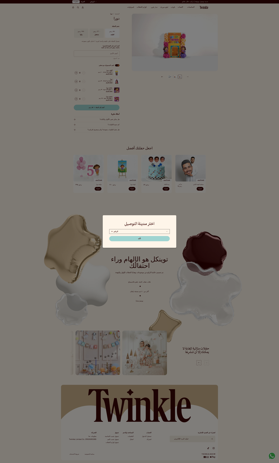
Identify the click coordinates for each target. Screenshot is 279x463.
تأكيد (139, 238)
